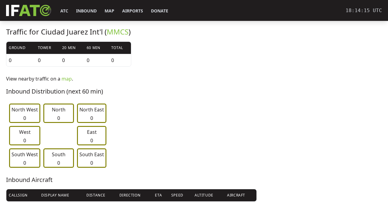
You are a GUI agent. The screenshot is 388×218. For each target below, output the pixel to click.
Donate (159, 11)
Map (109, 11)
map (67, 78)
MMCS (118, 32)
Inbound (86, 11)
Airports (132, 11)
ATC (64, 11)
